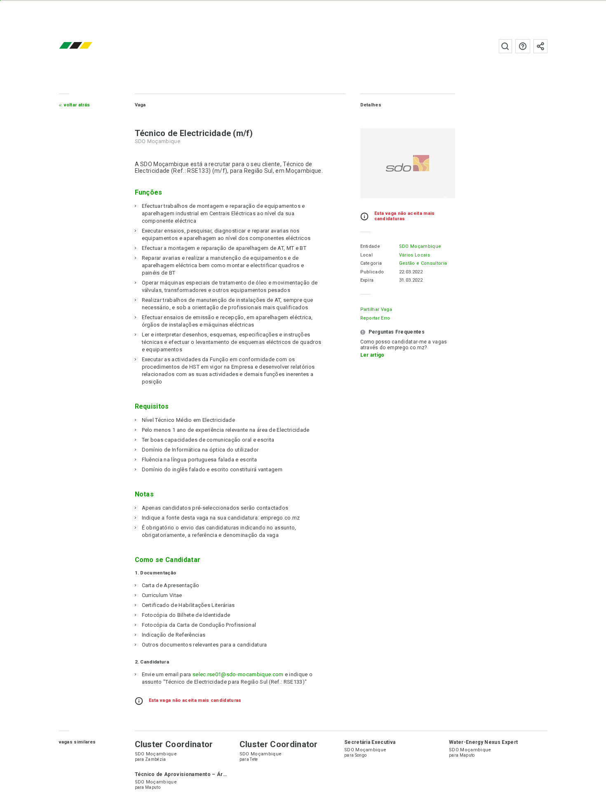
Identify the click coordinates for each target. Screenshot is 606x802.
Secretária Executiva (369, 742)
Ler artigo (372, 355)
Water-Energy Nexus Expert (483, 742)
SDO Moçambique (420, 246)
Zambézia (155, 759)
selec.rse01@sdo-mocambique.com (238, 674)
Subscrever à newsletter (540, 46)
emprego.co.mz (88, 46)
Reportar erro (375, 318)
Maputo (467, 755)
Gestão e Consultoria (423, 263)
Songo (361, 755)
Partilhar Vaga (376, 309)
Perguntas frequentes (522, 46)
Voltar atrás (77, 105)
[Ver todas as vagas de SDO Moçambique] (407, 163)
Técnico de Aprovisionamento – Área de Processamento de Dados (219, 774)
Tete (254, 759)
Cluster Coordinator (174, 744)
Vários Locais (414, 255)
